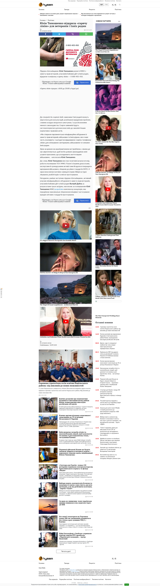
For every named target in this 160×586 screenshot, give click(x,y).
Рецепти (92, 9)
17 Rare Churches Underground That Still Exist (107, 236)
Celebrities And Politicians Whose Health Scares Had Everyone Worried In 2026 (108, 204)
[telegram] (115, 5)
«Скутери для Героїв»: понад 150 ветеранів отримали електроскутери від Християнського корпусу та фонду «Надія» (110, 393)
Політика (118, 9)
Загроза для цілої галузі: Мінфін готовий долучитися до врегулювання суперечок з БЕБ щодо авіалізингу (110, 410)
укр (101, 4)
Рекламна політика (110, 1)
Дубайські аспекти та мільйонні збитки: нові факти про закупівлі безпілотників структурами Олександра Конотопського (110, 441)
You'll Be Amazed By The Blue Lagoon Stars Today (107, 142)
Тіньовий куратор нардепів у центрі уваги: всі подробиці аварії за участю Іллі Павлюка (110, 402)
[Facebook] (45, 34)
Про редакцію (72, 1)
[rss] (113, 5)
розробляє (59, 189)
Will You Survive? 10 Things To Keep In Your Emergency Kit (107, 173)
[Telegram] (59, 34)
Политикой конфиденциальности (87, 584)
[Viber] (72, 34)
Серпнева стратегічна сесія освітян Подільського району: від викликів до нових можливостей (110, 328)
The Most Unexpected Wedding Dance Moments (107, 316)
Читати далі (65, 551)
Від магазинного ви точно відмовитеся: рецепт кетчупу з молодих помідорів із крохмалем (98, 14)
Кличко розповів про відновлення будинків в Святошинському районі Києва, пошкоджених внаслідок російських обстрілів (110, 336)
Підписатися (84, 82)
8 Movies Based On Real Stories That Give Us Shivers (107, 112)
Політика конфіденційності (96, 1)
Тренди (66, 9)
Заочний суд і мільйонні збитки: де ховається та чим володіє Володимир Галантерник (110, 449)
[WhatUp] (86, 34)
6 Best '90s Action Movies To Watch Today (106, 267)
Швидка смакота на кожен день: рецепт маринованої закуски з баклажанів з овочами (59, 14)
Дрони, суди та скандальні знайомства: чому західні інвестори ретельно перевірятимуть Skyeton (108, 345)
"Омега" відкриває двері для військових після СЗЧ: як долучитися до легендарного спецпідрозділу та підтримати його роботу (109, 431)
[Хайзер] (46, 5)
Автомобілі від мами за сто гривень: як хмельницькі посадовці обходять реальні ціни (110, 456)
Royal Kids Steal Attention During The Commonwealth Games (107, 81)
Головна (41, 9)
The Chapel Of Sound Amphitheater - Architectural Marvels (107, 51)
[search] (119, 4)
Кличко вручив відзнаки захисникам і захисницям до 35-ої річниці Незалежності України (110, 362)
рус (106, 4)
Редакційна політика (82, 1)
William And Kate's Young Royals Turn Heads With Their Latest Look (107, 297)
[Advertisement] (66, 102)
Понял (126, 584)
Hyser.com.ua (72, 569)
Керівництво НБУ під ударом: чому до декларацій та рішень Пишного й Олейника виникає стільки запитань (109, 354)
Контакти (118, 1)
